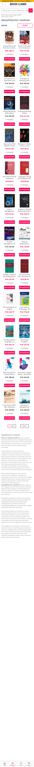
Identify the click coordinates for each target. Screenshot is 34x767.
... (18, 427)
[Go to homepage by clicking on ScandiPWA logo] (18, 4)
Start (4, 765)
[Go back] (2, 4)
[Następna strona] (27, 426)
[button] (31, 10)
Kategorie (12, 765)
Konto (21, 765)
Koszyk (29, 765)
